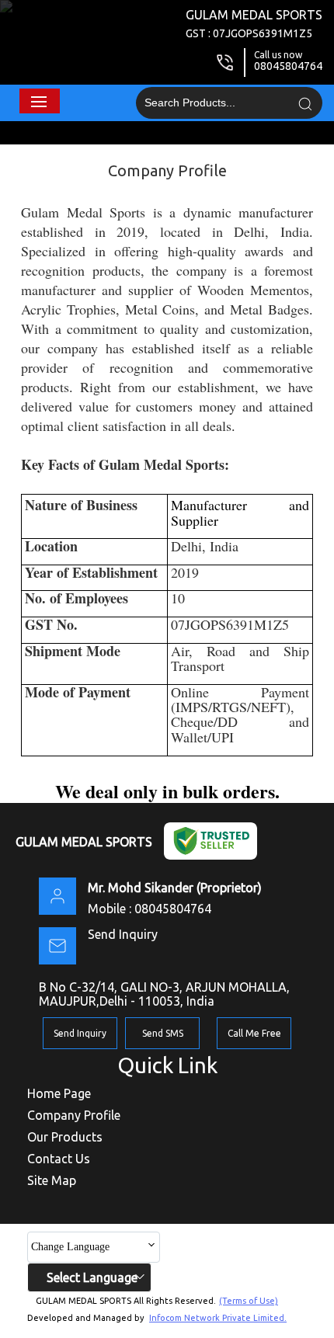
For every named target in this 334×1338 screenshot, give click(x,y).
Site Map (51, 1180)
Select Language (92, 1277)
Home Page (59, 1093)
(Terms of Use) (248, 1300)
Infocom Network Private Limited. (218, 1317)
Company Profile (73, 1115)
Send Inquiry (123, 934)
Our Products (65, 1137)
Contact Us (58, 1159)
